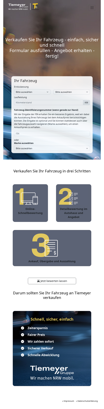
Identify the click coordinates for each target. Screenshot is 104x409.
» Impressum (68, 401)
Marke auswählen (24, 143)
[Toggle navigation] (92, 7)
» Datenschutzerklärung (87, 401)
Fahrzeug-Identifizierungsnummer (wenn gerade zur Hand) (46, 109)
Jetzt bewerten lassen (53, 281)
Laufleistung (20, 97)
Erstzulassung (21, 86)
